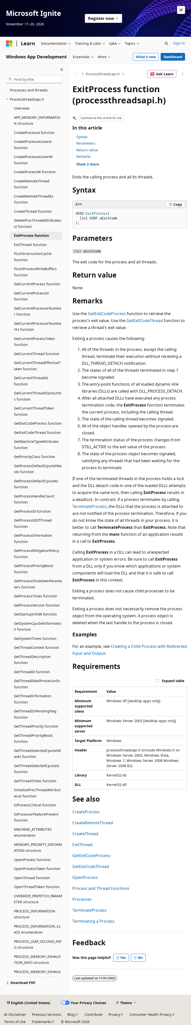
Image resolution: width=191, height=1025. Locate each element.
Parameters (86, 143)
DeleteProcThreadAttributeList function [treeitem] (37, 223)
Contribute (93, 1014)
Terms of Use (15, 1021)
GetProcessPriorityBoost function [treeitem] (33, 568)
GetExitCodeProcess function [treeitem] (38, 423)
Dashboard (173, 56)
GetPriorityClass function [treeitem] (34, 456)
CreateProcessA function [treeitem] (34, 132)
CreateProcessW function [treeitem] (35, 171)
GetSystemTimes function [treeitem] (35, 638)
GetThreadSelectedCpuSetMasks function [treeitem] (37, 753)
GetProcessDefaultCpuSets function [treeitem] (36, 484)
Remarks (83, 156)
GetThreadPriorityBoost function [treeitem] (33, 738)
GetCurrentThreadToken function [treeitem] (34, 411)
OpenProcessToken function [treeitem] (37, 868)
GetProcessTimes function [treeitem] (35, 596)
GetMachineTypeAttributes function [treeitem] (36, 444)
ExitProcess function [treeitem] (31, 235)
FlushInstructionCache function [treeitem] (32, 256)
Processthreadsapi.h (103, 74)
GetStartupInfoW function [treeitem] (35, 614)
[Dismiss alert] (181, 10)
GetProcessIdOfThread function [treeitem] (33, 523)
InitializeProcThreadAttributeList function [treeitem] (37, 792)
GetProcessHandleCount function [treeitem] (34, 499)
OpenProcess (85, 877)
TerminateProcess (89, 506)
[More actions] (182, 74)
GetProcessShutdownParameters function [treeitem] (38, 583)
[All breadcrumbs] (76, 74)
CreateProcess (86, 812)
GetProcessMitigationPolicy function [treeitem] (36, 553)
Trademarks (41, 1021)
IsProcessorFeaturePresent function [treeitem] (36, 817)
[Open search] (166, 43)
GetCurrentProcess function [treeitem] (37, 284)
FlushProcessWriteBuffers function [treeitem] (35, 271)
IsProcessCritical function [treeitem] (35, 805)
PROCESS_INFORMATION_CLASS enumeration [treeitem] (37, 929)
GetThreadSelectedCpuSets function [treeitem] (36, 768)
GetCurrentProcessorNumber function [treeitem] (37, 311)
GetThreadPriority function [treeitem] (36, 726)
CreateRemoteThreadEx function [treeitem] (33, 199)
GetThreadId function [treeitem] (32, 671)
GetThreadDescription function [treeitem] (32, 659)
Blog (71, 1014)
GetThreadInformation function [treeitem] (32, 699)
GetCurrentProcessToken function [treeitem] (34, 341)
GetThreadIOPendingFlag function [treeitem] (35, 714)
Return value (87, 150)
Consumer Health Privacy (150, 1014)
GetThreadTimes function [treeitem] (35, 781)
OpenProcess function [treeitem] (32, 859)
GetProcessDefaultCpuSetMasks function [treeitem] (38, 468)
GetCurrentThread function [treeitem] (36, 353)
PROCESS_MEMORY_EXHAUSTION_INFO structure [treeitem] (37, 959)
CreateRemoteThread (92, 822)
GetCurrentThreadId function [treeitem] (31, 380)
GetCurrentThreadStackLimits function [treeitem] (37, 396)
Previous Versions (46, 1014)
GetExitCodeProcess (107, 313)
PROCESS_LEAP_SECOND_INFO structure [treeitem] (37, 944)
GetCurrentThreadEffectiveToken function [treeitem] (37, 365)
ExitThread (82, 844)
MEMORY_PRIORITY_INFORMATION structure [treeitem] (38, 847)
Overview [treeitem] (21, 108)
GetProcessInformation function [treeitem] (33, 538)
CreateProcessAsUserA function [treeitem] (32, 144)
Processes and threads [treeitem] (29, 90)
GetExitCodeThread (144, 320)
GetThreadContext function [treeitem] (36, 647)
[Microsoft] (9, 43)
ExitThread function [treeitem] (30, 244)
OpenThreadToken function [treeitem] (37, 886)
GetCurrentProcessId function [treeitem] (31, 296)
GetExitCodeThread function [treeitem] (37, 432)
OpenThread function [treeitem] (32, 877)
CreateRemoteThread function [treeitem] (31, 184)
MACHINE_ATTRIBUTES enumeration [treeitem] (33, 832)
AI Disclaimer (15, 1014)
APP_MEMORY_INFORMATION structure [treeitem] (37, 120)
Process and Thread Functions (100, 888)
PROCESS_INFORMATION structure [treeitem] (34, 914)
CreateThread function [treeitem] (33, 211)
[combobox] (34, 79)
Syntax (81, 136)
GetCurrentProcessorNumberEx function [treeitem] (37, 326)
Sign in (179, 43)
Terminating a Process (93, 921)
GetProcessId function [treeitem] (32, 511)
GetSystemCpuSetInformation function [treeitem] (37, 626)
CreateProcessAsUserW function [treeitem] (33, 159)
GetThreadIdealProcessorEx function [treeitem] (37, 683)
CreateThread (85, 833)
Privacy (114, 1014)
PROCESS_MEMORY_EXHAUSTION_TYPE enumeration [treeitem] (37, 974)
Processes (82, 899)
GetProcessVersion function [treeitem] (37, 605)
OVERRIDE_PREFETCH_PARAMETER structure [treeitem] (38, 899)
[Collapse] (61, 70)
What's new (146, 56)
